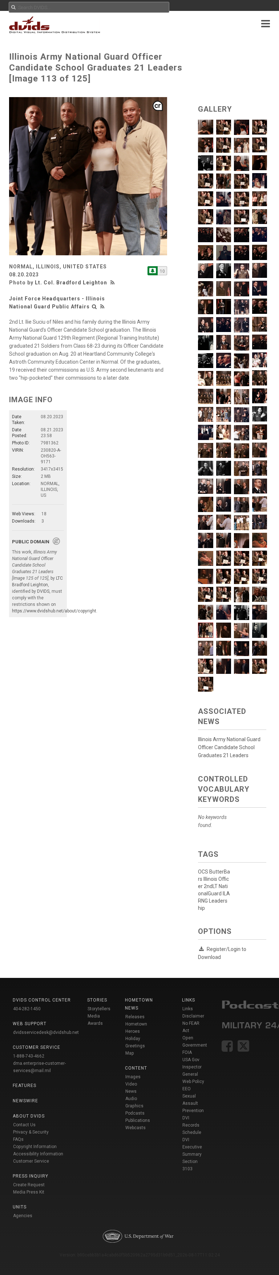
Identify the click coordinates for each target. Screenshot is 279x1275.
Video (131, 1084)
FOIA (187, 1052)
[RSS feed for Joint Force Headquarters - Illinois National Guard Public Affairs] (102, 306)
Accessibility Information (38, 1153)
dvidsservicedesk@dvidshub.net (46, 1032)
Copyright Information (35, 1146)
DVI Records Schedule (191, 1125)
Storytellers (99, 1008)
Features (24, 1085)
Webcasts (135, 1127)
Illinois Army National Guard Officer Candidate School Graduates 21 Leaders (229, 747)
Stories (97, 1000)
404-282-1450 (27, 1008)
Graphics (134, 1105)
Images (133, 1076)
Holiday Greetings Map (135, 1046)
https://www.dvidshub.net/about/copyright (54, 610)
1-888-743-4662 (28, 1056)
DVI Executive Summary (192, 1147)
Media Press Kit (28, 1192)
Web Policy (193, 1081)
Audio (131, 1098)
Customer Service (31, 1161)
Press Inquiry (30, 1176)
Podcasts (135, 1113)
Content (136, 1068)
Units (20, 1207)
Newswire (25, 1100)
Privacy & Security (31, 1132)
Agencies (22, 1215)
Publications (137, 1120)
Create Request (29, 1184)
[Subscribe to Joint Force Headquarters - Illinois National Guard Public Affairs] (152, 270)
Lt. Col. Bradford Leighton (71, 282)
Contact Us (24, 1124)
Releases (135, 1016)
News (131, 1091)
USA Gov (190, 1059)
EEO (186, 1088)
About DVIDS (29, 1116)
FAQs (18, 1139)
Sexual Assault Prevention (193, 1103)
